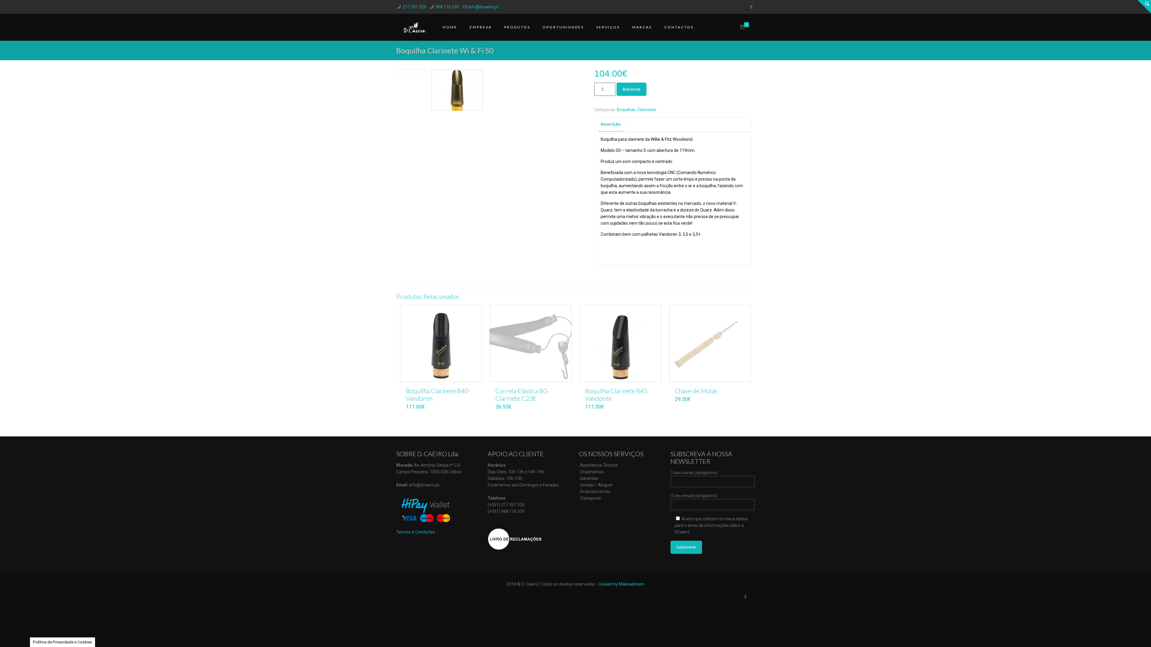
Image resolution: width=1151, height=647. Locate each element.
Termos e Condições (415, 532)
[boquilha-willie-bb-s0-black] (457, 92)
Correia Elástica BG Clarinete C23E (521, 394)
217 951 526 (414, 6)
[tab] (611, 124)
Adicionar (632, 89)
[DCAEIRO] (415, 27)
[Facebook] (751, 7)
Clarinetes (646, 109)
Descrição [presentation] (610, 124)
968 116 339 (447, 6)
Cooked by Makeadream (621, 584)
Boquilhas (626, 109)
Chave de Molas (696, 390)
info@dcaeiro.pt (483, 6)
